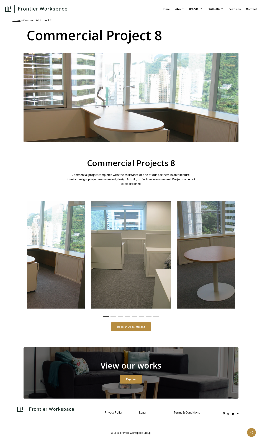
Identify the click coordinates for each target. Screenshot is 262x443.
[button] (131, 326)
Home (16, 20)
